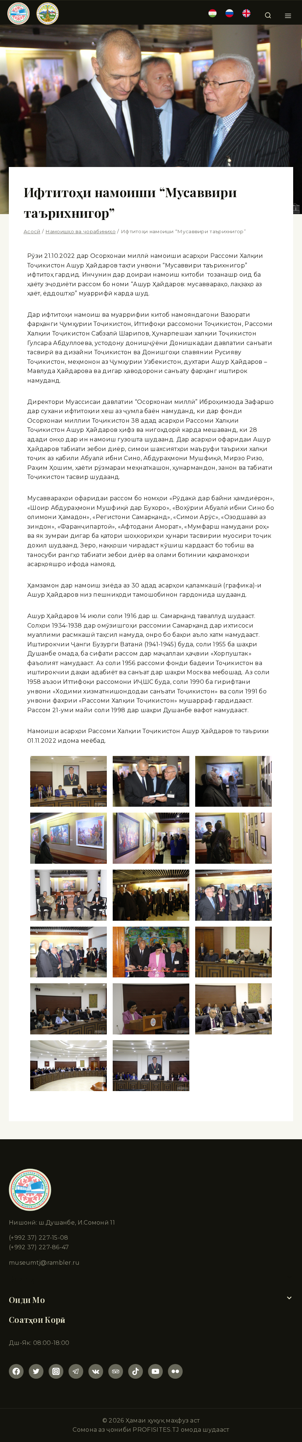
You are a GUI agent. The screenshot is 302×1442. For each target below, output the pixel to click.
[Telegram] (76, 1371)
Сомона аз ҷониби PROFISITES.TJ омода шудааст (151, 1429)
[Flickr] (175, 1371)
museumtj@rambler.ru (44, 1262)
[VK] (95, 1371)
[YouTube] (155, 1371)
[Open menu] (288, 14)
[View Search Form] (268, 13)
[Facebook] (16, 1371)
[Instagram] (56, 1371)
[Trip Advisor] (115, 1371)
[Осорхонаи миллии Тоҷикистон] (33, 13)
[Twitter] (36, 1371)
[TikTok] (135, 1371)
